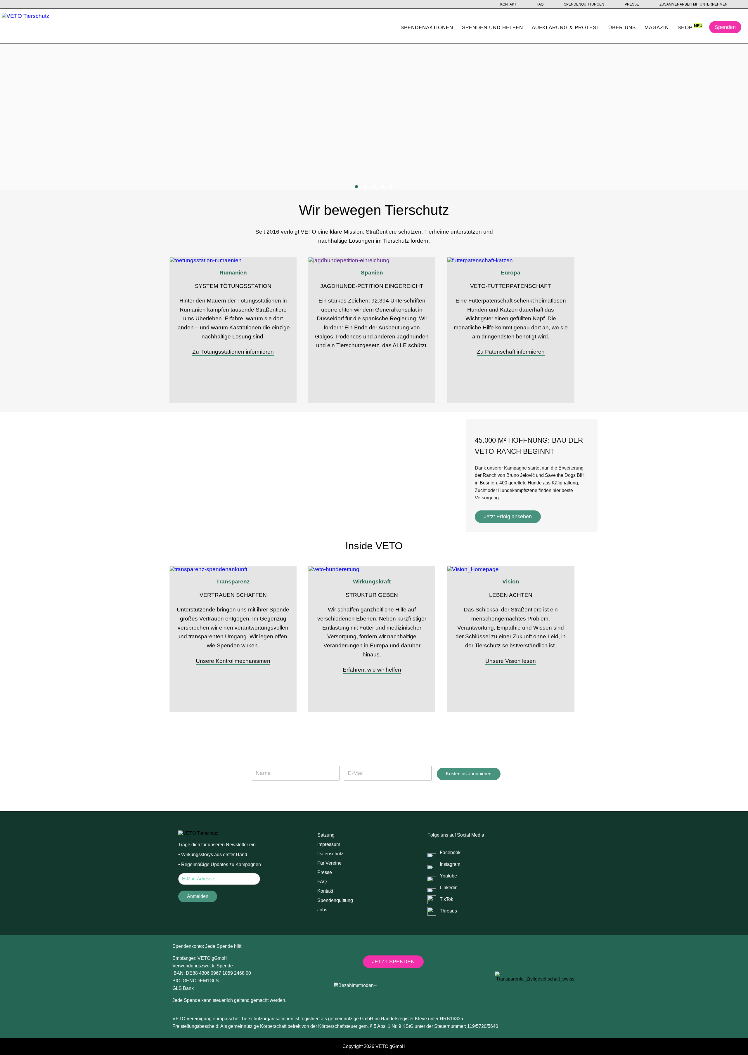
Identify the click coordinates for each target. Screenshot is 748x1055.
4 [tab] (382, 186)
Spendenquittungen (584, 4)
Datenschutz (330, 853)
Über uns (622, 27)
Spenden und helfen (492, 27)
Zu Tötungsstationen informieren (233, 352)
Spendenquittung (335, 900)
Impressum (328, 844)
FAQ (540, 4)
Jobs (322, 909)
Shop (685, 27)
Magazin (657, 27)
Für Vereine (329, 863)
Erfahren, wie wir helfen (372, 670)
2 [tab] (365, 186)
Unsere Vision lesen (510, 661)
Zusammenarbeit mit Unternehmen (693, 4)
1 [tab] (356, 186)
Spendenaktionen (427, 27)
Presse (632, 4)
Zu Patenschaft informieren (511, 352)
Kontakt (508, 4)
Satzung (326, 834)
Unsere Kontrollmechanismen (233, 661)
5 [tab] (391, 186)
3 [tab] (374, 186)
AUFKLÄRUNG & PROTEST (566, 27)
